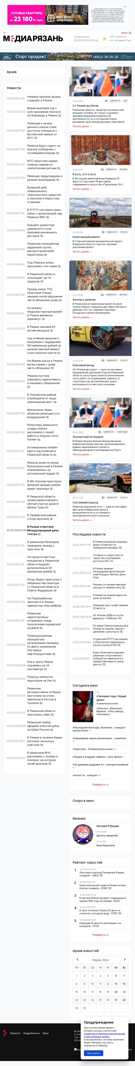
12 (108, 983)
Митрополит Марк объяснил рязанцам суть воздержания (43, 413)
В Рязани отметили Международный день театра (43, 530)
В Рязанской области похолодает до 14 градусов (41, 277)
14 (124, 983)
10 (92, 983)
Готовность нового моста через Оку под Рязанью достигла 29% (108, 558)
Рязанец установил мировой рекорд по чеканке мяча (109, 586)
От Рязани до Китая (85, 105)
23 (84, 1000)
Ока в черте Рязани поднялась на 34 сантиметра (40, 665)
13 (116, 983)
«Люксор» (102, 708)
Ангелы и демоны (84, 299)
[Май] (124, 959)
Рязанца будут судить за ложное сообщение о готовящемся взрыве (43, 149)
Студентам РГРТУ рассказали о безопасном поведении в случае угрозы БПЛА (110, 642)
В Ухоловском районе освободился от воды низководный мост (41, 398)
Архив (12, 72)
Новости (15, 1033)
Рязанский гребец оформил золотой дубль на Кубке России (43, 726)
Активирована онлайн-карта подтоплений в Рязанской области (42, 451)
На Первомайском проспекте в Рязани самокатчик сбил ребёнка (44, 602)
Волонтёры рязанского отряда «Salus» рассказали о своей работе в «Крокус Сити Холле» (42, 432)
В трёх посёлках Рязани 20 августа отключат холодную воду (100, 912)
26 (108, 1000)
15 (77, 991)
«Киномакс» (103, 714)
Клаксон (123, 232)
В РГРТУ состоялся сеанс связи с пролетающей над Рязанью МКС (44, 213)
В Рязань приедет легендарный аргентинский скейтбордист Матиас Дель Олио (109, 573)
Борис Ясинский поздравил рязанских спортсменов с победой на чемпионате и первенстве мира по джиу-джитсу (108, 658)
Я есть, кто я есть (84, 174)
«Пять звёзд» (115, 711)
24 (92, 1000)
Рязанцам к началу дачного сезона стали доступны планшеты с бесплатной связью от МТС (42, 131)
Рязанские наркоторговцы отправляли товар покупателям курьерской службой (44, 621)
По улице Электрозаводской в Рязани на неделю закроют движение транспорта (110, 628)
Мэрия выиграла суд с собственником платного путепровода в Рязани (44, 111)
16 (84, 991)
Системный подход (85, 502)
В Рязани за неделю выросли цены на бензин (110, 596)
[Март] (76, 959)
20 (116, 991)
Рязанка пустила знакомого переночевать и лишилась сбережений (44, 379)
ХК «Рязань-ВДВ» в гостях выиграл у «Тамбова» (108, 617)
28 (124, 1000)
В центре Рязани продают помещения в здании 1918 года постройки (103, 899)
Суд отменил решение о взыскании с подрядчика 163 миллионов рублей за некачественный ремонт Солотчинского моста (44, 345)
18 (100, 991)
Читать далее (81, 126)
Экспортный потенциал (88, 436)
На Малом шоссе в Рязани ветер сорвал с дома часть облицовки (44, 364)
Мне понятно (93, 1053)
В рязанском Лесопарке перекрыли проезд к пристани (43, 545)
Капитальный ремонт (86, 237)
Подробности (115, 101)
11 (100, 983)
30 (84, 1008)
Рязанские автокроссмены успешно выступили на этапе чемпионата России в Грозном (44, 696)
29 (76, 1008)
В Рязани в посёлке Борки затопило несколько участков (44, 741)
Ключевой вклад (83, 365)
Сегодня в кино (85, 685)
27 (116, 1000)
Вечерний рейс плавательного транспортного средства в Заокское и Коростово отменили (44, 195)
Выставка (123, 169)
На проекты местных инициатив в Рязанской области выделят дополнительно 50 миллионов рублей (43, 564)
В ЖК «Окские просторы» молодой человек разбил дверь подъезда (44, 485)
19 (108, 991)
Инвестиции (122, 432)
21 (124, 991)
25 (100, 1000)
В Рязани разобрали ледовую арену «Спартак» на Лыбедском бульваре (110, 544)
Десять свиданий (107, 835)
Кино (46, 1033)
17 (93, 991)
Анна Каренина (105, 845)
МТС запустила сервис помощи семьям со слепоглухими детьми (42, 164)
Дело (125, 101)
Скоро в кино (83, 801)
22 (76, 1000)
